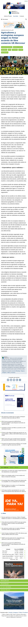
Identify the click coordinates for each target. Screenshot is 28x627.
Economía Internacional (7, 47)
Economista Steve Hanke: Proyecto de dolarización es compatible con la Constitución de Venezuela (14, 481)
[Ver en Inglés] (25, 1)
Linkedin (10, 612)
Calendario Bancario (5, 590)
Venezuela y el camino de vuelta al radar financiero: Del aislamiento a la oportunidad (14, 471)
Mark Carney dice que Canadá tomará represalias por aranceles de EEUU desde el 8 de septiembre (14, 439)
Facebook (13, 372)
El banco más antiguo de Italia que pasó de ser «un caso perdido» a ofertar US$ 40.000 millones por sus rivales (14, 434)
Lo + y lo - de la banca (6, 586)
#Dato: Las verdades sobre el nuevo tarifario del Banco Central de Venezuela (13, 476)
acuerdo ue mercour (18, 47)
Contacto (22, 16)
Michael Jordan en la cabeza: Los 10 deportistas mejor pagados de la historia (13, 486)
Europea (21, 49)
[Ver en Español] (26, 1)
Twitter (8, 372)
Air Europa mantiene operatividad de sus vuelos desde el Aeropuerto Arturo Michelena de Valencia (14, 491)
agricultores (4, 49)
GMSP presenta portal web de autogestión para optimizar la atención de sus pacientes (13, 538)
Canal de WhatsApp (15, 370)
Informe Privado (8, 16)
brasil (9, 49)
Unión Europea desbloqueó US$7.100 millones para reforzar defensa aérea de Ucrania (14, 534)
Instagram (4, 372)
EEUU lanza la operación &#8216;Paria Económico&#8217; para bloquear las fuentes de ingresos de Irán (13, 423)
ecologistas (14, 49)
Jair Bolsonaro (5, 52)
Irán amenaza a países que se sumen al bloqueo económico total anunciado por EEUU (13, 417)
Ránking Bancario (5, 580)
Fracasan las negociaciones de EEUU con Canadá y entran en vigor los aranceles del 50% (14, 444)
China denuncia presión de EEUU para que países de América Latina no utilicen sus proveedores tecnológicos (14, 523)
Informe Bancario (5, 583)
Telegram (23, 370)
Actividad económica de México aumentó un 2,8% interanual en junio (14, 428)
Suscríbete (15, 16)
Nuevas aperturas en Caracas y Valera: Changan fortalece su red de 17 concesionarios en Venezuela (14, 518)
